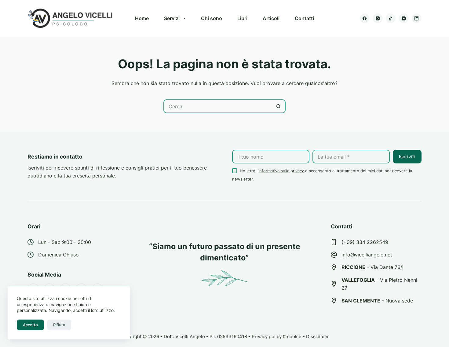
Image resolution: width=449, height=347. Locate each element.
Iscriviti (407, 156)
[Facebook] (365, 18)
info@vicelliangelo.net (366, 255)
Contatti (304, 18)
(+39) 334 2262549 (364, 242)
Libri (242, 18)
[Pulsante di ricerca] (279, 106)
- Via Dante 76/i (372, 267)
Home (142, 18)
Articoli (271, 18)
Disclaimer (317, 336)
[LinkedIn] (417, 18)
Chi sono (211, 18)
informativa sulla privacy (281, 170)
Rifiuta (59, 324)
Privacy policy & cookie (276, 336)
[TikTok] (391, 18)
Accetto (30, 324)
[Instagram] (378, 18)
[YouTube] (404, 18)
